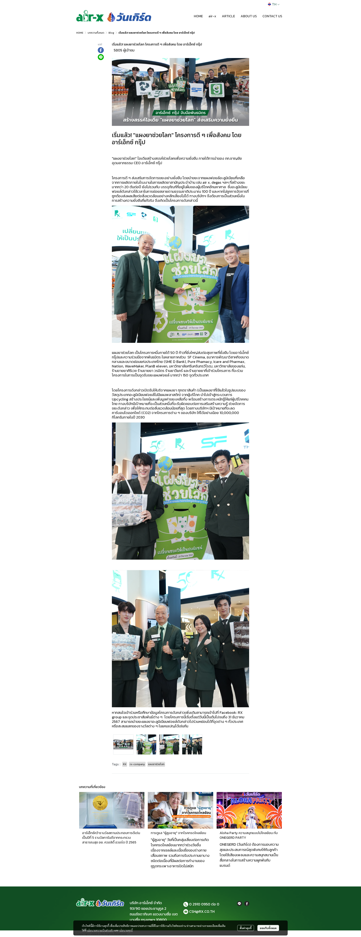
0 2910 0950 (199, 904)
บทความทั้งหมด (96, 33)
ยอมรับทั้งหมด (268, 928)
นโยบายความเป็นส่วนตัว (100, 930)
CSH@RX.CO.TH (202, 911)
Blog (111, 33)
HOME (79, 33)
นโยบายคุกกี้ (126, 930)
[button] (273, 4)
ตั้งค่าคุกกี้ (246, 928)
